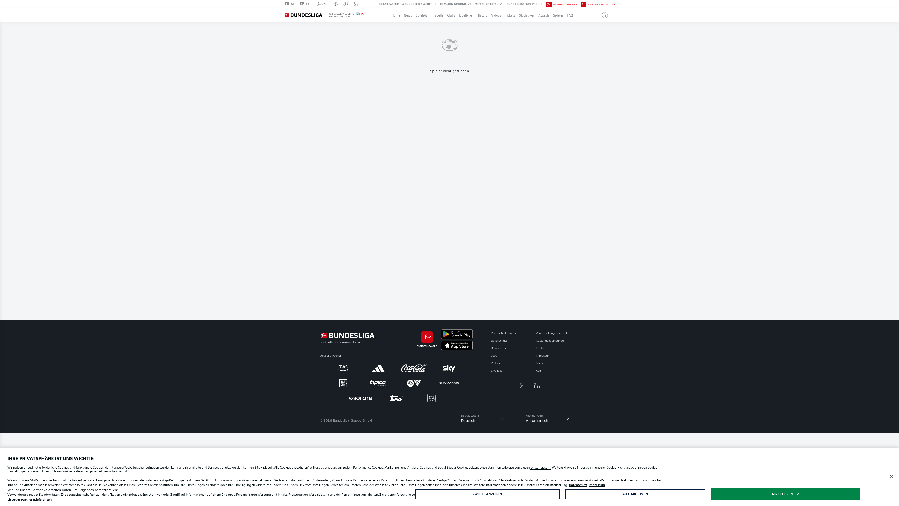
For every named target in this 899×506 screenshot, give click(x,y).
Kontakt (541, 348)
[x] (522, 385)
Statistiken (527, 15)
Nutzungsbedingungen (550, 340)
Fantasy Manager (601, 4)
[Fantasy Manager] (583, 4)
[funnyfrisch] (431, 398)
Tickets (510, 15)
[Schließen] (891, 476)
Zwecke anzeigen (487, 494)
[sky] (449, 368)
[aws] (343, 368)
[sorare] (361, 398)
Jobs (494, 355)
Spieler (558, 15)
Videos (496, 15)
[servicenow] (449, 383)
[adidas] (378, 368)
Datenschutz (499, 340)
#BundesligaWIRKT (417, 4)
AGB (539, 370)
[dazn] (343, 383)
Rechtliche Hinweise (504, 333)
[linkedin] (537, 385)
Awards (543, 15)
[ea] (413, 383)
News (408, 15)
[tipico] (378, 383)
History (482, 15)
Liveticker (466, 15)
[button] (603, 15)
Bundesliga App (565, 4)
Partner (495, 363)
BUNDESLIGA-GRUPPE (522, 4)
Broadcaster (389, 4)
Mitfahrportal (487, 4)
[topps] (396, 398)
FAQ (570, 15)
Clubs (451, 15)
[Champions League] (345, 4)
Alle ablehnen (635, 494)
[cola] (413, 368)
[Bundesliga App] (549, 4)
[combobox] (482, 421)
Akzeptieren (782, 494)
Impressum (543, 355)
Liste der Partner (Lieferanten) (29, 499)
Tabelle (438, 15)
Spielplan (422, 15)
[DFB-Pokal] (336, 4)
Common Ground (453, 4)
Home (395, 15)
